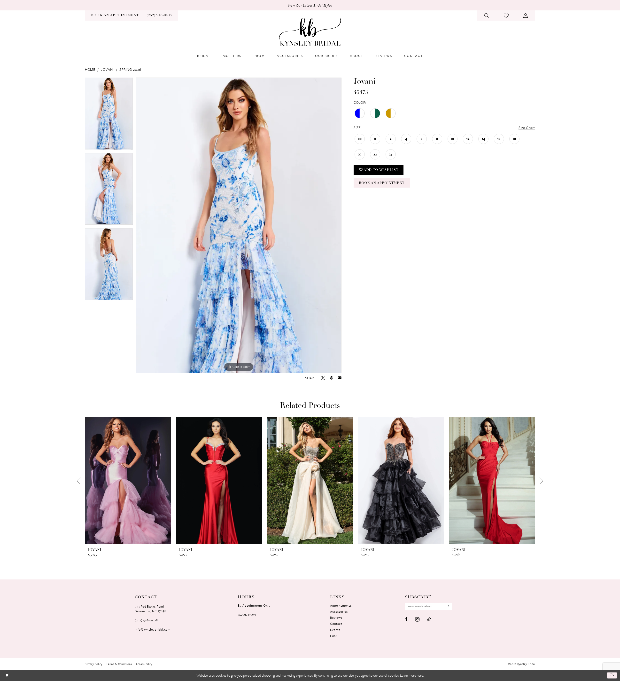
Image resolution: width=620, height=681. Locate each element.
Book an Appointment (382, 183)
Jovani (107, 69)
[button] (525, 15)
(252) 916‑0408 (146, 620)
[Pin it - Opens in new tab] (331, 378)
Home (90, 69)
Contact (336, 623)
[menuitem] (115, 15)
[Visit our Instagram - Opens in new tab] (417, 619)
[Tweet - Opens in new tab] (323, 378)
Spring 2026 (130, 69)
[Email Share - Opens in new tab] (339, 378)
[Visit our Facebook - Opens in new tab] (406, 619)
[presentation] (128, 481)
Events (335, 629)
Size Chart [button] (527, 127)
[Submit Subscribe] (447, 606)
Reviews (336, 617)
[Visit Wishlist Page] (506, 15)
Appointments (340, 605)
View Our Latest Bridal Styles (310, 5)
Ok (612, 675)
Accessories (339, 611)
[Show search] (486, 15)
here (420, 675)
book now (247, 614)
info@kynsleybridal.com (152, 629)
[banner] (310, 32)
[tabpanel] (109, 115)
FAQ (333, 635)
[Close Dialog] (7, 675)
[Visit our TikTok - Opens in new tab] (429, 619)
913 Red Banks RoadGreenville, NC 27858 (150, 608)
